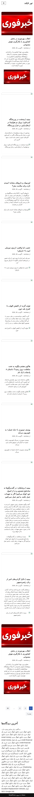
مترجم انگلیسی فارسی (9, 770)
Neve (23, 795)
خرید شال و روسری (17, 748)
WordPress (12, 795)
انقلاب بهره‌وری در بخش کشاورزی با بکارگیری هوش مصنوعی (19, 42)
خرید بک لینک (22, 734)
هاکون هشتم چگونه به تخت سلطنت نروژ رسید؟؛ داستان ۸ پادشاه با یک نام (18, 369)
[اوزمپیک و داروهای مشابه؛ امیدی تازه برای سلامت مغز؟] (17, 167)
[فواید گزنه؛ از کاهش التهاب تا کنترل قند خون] (17, 291)
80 (8, 708)
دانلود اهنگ (13, 772)
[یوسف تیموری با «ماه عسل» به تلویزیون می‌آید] (17, 414)
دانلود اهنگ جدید (25, 732)
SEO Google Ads (7, 791)
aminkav (26, 48)
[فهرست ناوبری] (3, 3)
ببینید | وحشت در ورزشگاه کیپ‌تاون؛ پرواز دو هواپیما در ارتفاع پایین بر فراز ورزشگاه (18, 122)
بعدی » (29, 714)
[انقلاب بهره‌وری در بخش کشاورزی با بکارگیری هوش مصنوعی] (17, 23)
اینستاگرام (8, 751)
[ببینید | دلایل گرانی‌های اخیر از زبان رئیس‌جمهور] (17, 564)
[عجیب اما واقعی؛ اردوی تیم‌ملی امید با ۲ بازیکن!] (17, 232)
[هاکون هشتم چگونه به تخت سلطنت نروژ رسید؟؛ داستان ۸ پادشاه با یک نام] (17, 351)
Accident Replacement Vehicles (13, 789)
